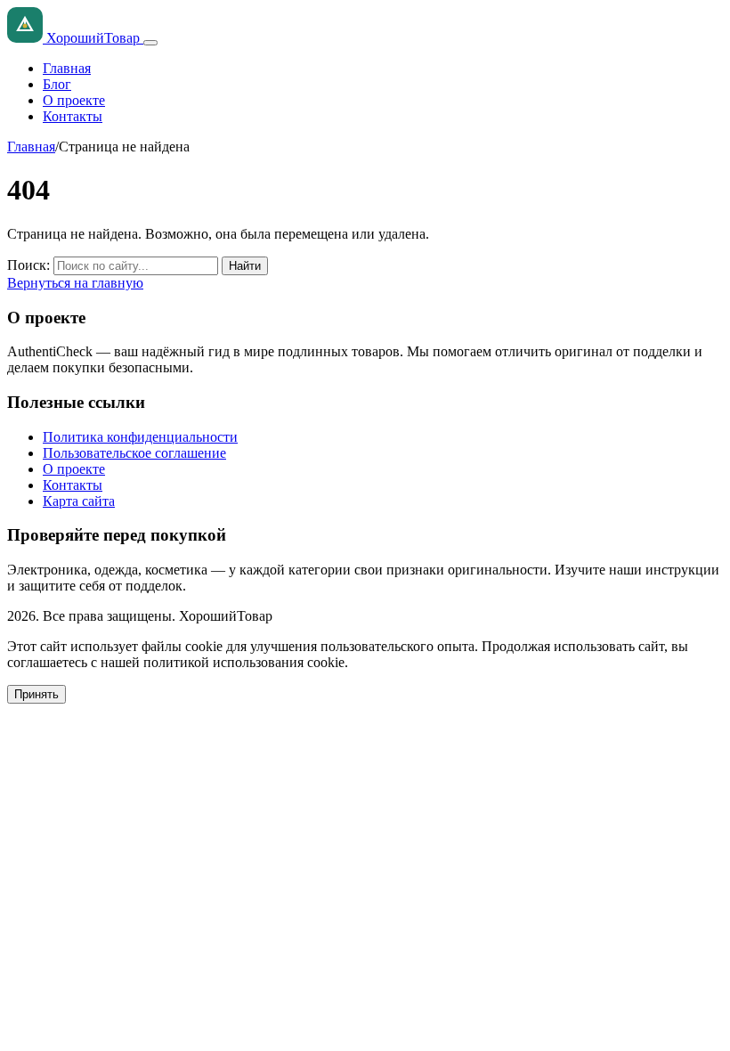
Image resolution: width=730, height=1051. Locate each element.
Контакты (72, 116)
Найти (245, 266)
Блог (57, 84)
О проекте (74, 100)
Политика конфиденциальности (140, 436)
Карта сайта (79, 501)
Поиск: (28, 265)
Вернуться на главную (75, 282)
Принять (36, 694)
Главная (67, 68)
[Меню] (150, 42)
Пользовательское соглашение (134, 452)
